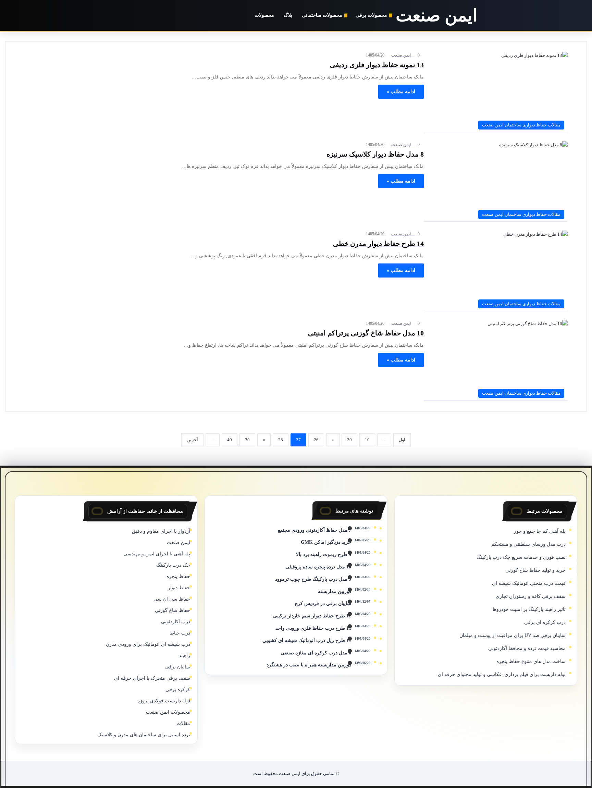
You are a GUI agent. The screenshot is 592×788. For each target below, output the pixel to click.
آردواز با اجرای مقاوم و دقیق (161, 531)
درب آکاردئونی (175, 621)
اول (402, 439)
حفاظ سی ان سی (171, 599)
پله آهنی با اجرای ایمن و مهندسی (156, 553)
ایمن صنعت (401, 55)
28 (280, 439)
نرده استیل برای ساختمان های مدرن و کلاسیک (143, 734)
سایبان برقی (177, 666)
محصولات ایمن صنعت (168, 712)
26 (316, 439)
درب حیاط (180, 633)
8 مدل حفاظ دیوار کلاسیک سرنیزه (375, 154)
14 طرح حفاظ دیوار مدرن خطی (378, 243)
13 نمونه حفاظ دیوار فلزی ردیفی (377, 65)
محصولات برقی (371, 15)
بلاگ (288, 15)
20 (349, 439)
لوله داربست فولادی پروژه (163, 700)
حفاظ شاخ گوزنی (172, 610)
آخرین (192, 439)
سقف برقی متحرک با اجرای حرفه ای (152, 678)
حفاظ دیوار (179, 587)
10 (367, 439)
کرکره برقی (177, 689)
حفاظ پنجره (178, 576)
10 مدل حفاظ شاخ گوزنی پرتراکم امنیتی (366, 333)
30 (247, 439)
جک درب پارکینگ (173, 565)
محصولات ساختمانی (322, 15)
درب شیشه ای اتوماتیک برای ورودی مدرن (148, 644)
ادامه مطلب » (401, 91)
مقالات (183, 723)
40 (229, 439)
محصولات (264, 15)
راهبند (184, 655)
